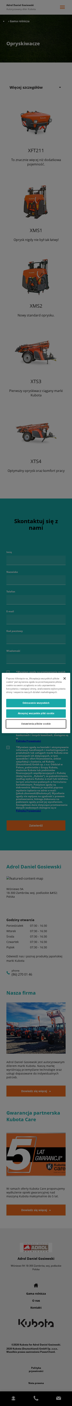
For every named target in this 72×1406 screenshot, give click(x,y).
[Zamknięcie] (64, 678)
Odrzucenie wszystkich (36, 703)
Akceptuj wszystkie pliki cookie (36, 713)
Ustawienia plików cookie (36, 723)
